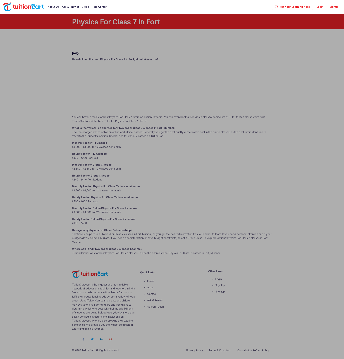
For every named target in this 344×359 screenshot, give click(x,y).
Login (319, 6)
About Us (53, 6)
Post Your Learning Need (294, 6)
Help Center (99, 6)
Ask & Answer (70, 6)
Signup (333, 6)
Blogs (85, 6)
